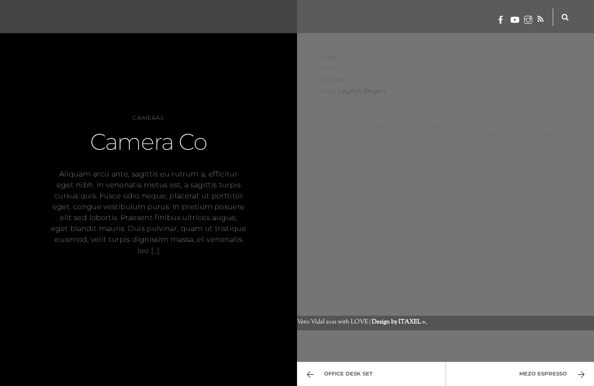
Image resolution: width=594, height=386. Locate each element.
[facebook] (500, 18)
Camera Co (148, 141)
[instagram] (528, 18)
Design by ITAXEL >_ (399, 321)
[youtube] (514, 18)
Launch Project (362, 91)
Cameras (148, 118)
